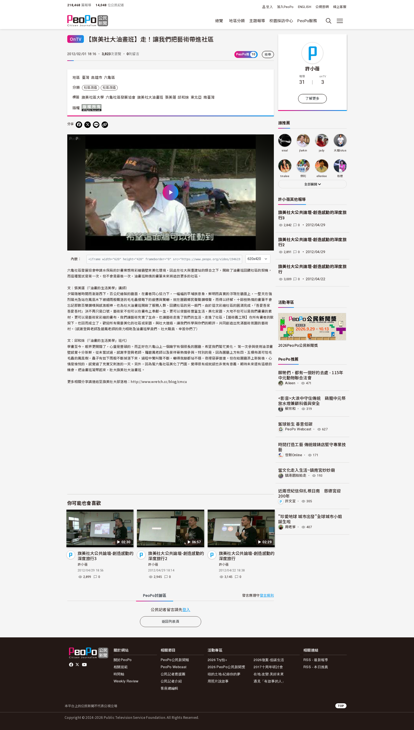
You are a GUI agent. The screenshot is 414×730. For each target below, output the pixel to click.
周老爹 (290, 527)
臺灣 (85, 77)
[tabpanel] (170, 609)
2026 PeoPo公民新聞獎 (226, 666)
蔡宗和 (290, 409)
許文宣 (290, 501)
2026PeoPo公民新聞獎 (298, 345)
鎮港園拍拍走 (295, 475)
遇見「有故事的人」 (269, 681)
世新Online (293, 455)
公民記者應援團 (173, 673)
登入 (269, 6)
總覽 (219, 21)
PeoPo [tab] (154, 595)
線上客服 (339, 7)
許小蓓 (83, 565)
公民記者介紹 (171, 681)
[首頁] (87, 21)
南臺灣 (209, 97)
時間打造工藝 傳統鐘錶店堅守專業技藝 (312, 446)
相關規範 (121, 666)
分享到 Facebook (268, 140)
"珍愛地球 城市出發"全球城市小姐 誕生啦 (310, 518)
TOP (341, 706)
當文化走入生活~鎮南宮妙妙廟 (306, 470)
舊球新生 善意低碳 (295, 424)
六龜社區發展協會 (121, 97)
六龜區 (109, 77)
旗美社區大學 (93, 97)
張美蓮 (170, 97)
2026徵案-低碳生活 (269, 659)
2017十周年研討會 (268, 666)
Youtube (85, 665)
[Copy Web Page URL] (105, 124)
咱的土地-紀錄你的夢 (224, 673)
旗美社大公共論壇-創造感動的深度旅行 (247, 555)
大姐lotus (340, 150)
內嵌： (76, 259)
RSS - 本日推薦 (315, 666)
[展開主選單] (340, 21)
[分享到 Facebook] (79, 124)
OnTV (75, 39)
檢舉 (268, 54)
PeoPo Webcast (298, 429)
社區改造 (90, 88)
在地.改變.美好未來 (269, 673)
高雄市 (96, 77)
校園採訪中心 (281, 21)
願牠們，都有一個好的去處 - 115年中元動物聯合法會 (310, 374)
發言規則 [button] (267, 595)
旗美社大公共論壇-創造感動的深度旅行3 (105, 555)
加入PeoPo (285, 7)
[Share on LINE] (96, 124)
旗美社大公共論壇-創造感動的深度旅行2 (176, 555)
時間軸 (119, 673)
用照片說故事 (218, 681)
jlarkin (303, 150)
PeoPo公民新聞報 (175, 659)
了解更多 (312, 99)
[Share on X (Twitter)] (87, 124)
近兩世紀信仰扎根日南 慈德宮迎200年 (309, 493)
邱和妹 (183, 97)
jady (321, 150)
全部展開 (311, 184)
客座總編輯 (169, 688)
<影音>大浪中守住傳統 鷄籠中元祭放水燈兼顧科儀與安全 (312, 400)
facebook (71, 665)
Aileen (290, 383)
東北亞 (196, 97)
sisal (285, 150)
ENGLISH (304, 7)
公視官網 (322, 7)
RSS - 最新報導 (315, 659)
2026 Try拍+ (217, 659)
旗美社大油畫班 (150, 97)
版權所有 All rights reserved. (92, 107)
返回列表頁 (170, 621)
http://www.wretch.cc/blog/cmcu (159, 381)
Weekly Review (126, 681)
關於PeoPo (123, 659)
